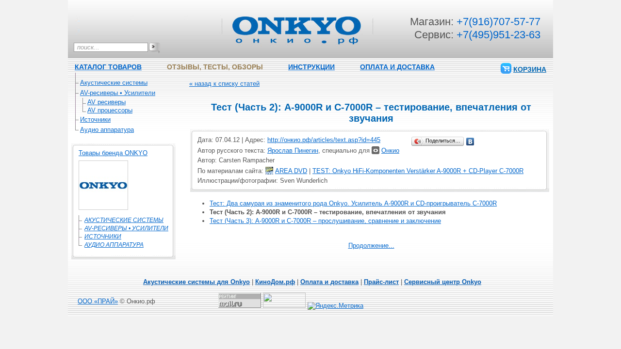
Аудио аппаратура (107, 129)
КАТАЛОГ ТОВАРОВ (108, 67)
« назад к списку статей (224, 83)
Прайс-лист (381, 282)
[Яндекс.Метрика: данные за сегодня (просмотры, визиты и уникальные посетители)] (335, 306)
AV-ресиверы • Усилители (117, 92)
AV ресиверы (106, 102)
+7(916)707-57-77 (498, 22)
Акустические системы (113, 82)
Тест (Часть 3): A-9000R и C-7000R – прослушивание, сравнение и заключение (325, 220)
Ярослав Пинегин (292, 150)
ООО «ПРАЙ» (98, 301)
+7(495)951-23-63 (498, 35)
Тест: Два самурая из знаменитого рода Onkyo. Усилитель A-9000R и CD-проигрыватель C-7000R (353, 203)
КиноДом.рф (275, 282)
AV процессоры (109, 110)
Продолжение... (371, 245)
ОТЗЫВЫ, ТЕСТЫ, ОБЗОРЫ (215, 67)
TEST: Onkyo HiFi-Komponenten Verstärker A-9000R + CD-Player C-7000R (417, 170)
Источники (95, 119)
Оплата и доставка (329, 282)
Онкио (390, 150)
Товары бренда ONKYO (113, 153)
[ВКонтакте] (470, 141)
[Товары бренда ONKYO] (103, 207)
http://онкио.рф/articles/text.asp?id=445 (323, 139)
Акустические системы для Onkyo (196, 282)
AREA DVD (291, 170)
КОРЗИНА (529, 69)
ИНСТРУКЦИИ (311, 67)
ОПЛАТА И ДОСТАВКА (397, 67)
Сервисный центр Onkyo (442, 282)
